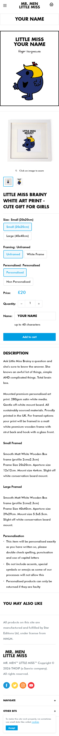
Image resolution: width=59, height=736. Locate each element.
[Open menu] (5, 5)
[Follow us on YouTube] (31, 685)
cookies (35, 722)
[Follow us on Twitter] (14, 685)
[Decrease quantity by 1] (21, 303)
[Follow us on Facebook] (6, 685)
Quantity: (9, 303)
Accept (11, 728)
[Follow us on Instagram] (23, 685)
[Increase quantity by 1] (38, 303)
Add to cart (30, 337)
